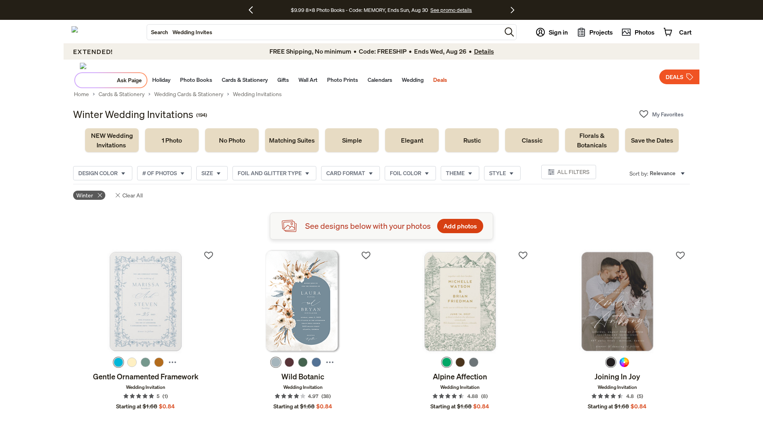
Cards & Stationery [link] (122, 94)
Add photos (460, 226)
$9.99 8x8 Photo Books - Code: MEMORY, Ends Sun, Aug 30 (359, 10)
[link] (112, 140)
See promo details (451, 10)
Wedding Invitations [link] (257, 94)
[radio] (118, 362)
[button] (509, 32)
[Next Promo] (512, 10)
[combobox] (324, 32)
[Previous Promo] (254, 10)
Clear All (132, 195)
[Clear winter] (100, 195)
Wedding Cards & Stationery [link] (188, 94)
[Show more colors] (172, 362)
